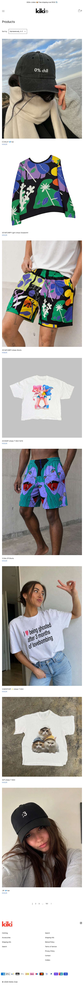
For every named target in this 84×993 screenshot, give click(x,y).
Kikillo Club (13, 982)
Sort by (4, 31)
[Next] (51, 904)
